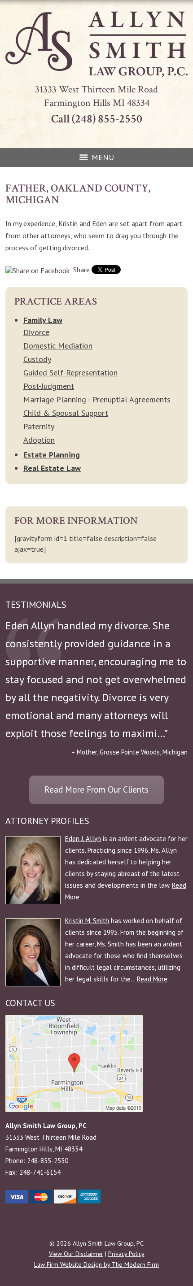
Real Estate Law (52, 468)
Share (80, 269)
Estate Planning (51, 454)
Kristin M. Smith (87, 920)
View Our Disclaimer (76, 1254)
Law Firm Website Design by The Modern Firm (96, 1264)
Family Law (42, 320)
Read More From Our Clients (96, 789)
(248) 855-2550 (107, 118)
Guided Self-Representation (70, 372)
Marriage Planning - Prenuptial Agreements (97, 399)
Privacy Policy (126, 1254)
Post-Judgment (48, 386)
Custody (37, 359)
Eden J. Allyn (83, 838)
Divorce (36, 332)
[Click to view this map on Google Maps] (74, 1109)
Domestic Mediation (57, 345)
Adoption (39, 440)
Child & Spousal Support (65, 413)
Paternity (38, 426)
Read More (152, 979)
